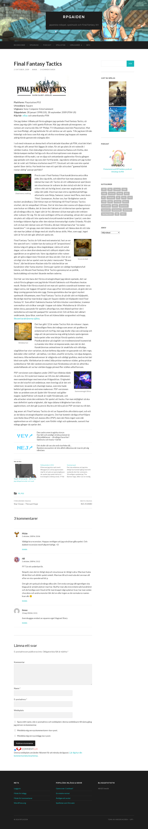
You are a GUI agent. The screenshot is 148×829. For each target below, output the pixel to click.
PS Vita (117, 202)
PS (19, 493)
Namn (17, 688)
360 (110, 189)
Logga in (17, 788)
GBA (124, 189)
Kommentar (19, 662)
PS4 (103, 202)
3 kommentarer (47, 70)
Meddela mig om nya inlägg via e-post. (34, 736)
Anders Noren (121, 819)
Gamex (117, 189)
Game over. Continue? (64, 788)
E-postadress (20, 699)
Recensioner (19, 45)
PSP (110, 202)
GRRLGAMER (75, 45)
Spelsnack (106, 210)
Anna (34, 70)
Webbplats (19, 710)
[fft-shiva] (83, 380)
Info (88, 45)
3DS (103, 189)
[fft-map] (23, 331)
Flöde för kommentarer (23, 798)
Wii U (123, 214)
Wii (117, 214)
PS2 (123, 197)
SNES (115, 206)
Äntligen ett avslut (63, 798)
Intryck (111, 193)
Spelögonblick (107, 214)
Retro (125, 202)
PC (103, 197)
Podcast (47, 45)
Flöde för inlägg (20, 793)
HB (23, 558)
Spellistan (60, 45)
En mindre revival (62, 793)
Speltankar (117, 210)
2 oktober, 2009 (21, 70)
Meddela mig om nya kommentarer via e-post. (37, 730)
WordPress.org (20, 803)
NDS (126, 193)
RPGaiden (74, 17)
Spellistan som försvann (65, 803)
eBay (25, 115)
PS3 (22, 493)
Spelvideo (127, 210)
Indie (104, 193)
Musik (120, 193)
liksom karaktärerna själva (26, 318)
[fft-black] (23, 182)
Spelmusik (34, 45)
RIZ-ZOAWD (86, 502)
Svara (24, 549)
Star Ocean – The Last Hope (26, 502)
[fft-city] (83, 247)
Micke (25, 533)
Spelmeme (123, 206)
